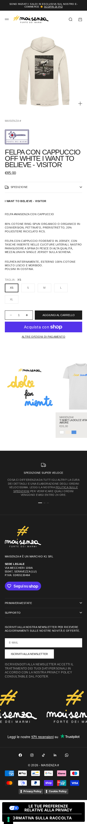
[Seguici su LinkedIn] (55, 755)
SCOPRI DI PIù (53, 6)
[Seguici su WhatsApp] (67, 755)
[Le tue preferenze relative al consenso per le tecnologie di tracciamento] (8, 819)
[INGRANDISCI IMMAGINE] (80, 103)
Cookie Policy (57, 791)
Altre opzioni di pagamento (43, 336)
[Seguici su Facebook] (20, 755)
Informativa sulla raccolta (39, 818)
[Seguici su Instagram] (32, 755)
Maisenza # (13, 120)
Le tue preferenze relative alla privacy (48, 808)
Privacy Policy (32, 791)
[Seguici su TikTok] (43, 755)
